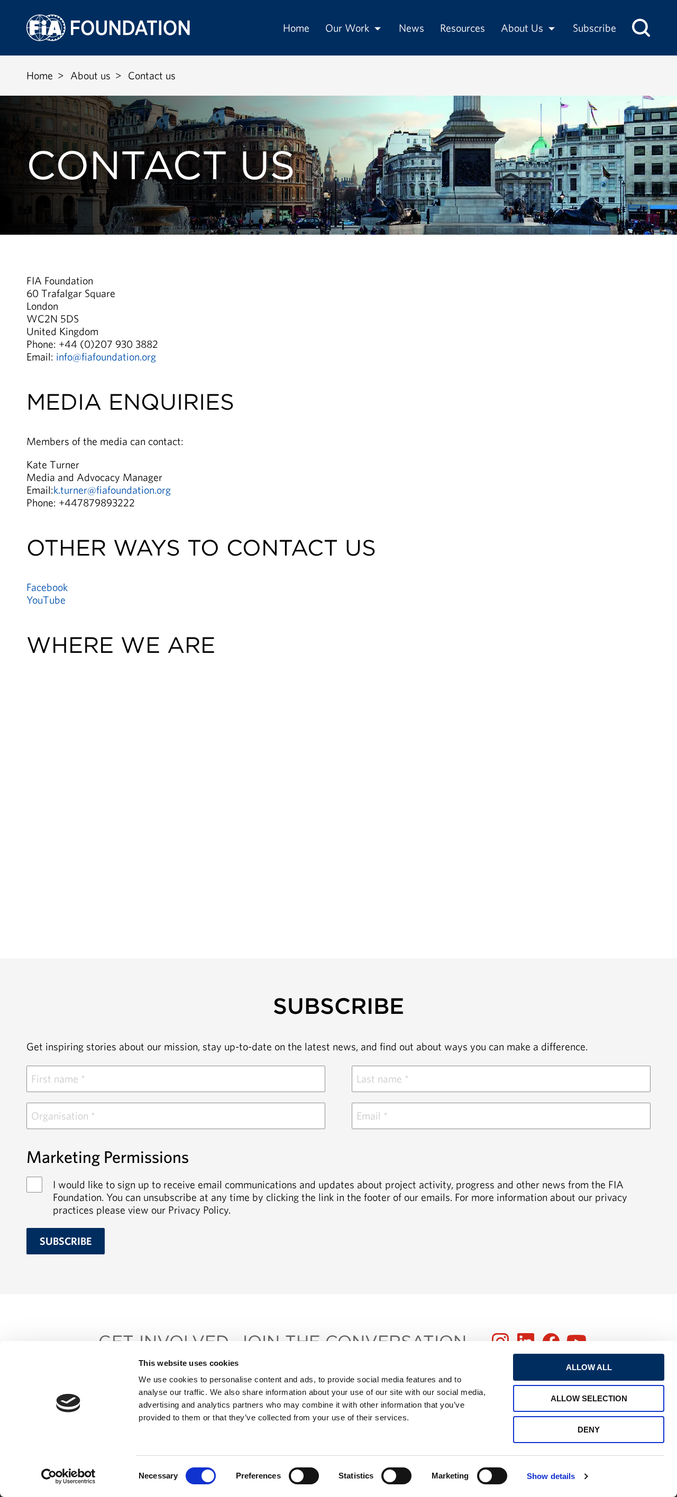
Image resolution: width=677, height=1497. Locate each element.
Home (296, 28)
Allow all (589, 1367)
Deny (589, 1429)
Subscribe (594, 28)
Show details (551, 1476)
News (411, 28)
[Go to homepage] (108, 28)
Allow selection (589, 1398)
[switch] (304, 1475)
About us (522, 28)
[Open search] (641, 28)
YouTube (46, 600)
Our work (347, 28)
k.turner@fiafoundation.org (112, 490)
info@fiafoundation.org (106, 356)
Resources (462, 28)
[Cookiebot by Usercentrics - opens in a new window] (68, 1476)
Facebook (47, 587)
